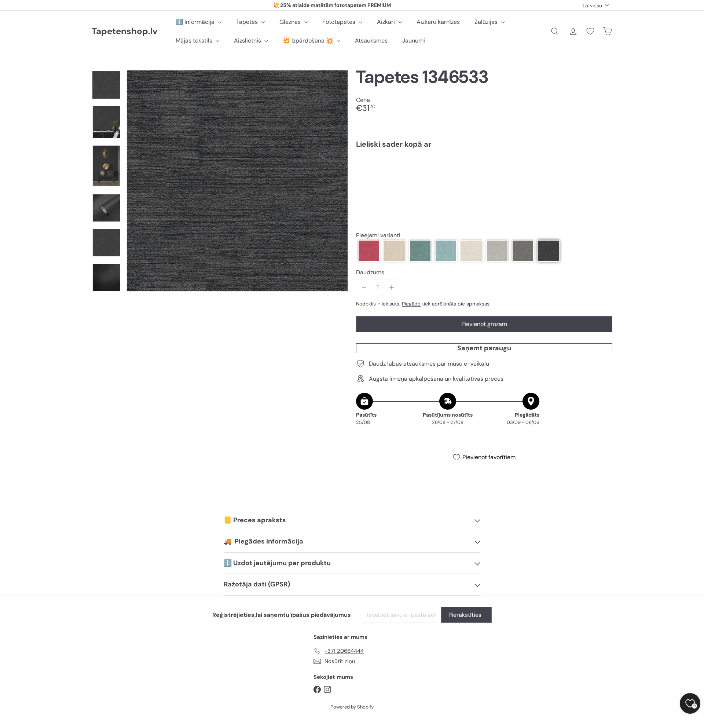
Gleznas (290, 22)
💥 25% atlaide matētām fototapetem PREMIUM (332, 5)
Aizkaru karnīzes (438, 22)
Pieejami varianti (378, 235)
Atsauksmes (371, 40)
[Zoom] (237, 180)
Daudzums (370, 272)
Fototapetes (339, 22)
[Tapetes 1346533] (484, 179)
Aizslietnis (248, 40)
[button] (369, 251)
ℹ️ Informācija (196, 22)
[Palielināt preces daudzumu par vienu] (391, 287)
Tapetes (247, 22)
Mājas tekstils (195, 40)
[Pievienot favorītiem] (602, 169)
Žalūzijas (486, 22)
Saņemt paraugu (484, 348)
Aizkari (386, 22)
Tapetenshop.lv (124, 31)
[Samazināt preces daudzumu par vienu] (364, 287)
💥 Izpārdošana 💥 (309, 40)
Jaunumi (413, 40)
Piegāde (411, 304)
